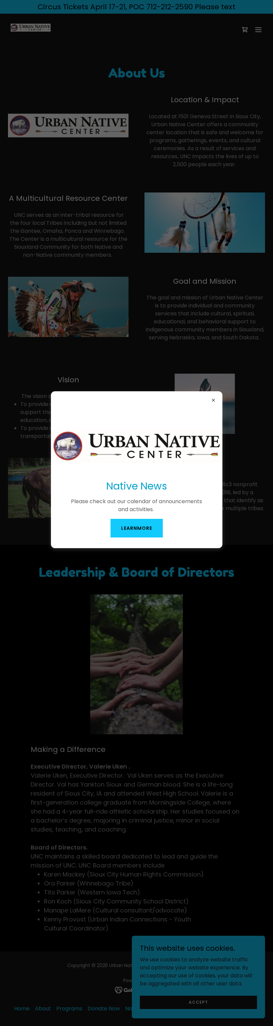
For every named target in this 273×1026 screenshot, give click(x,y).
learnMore (136, 528)
